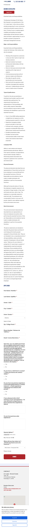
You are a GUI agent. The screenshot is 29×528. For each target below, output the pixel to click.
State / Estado (8, 314)
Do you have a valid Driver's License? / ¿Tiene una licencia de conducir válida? (14, 372)
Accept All (14, 517)
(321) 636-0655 (19, 1)
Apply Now (9, 12)
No (6, 367)
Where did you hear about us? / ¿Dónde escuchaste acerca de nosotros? (12, 443)
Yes (6, 364)
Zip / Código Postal (10, 324)
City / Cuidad (8, 308)
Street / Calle (8, 302)
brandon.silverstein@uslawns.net (12, 488)
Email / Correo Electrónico (12, 338)
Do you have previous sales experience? (11, 416)
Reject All (15, 525)
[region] (14, 516)
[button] (14, 504)
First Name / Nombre (10, 290)
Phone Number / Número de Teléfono (12, 331)
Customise (14, 521)
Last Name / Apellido (10, 296)
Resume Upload (9, 432)
